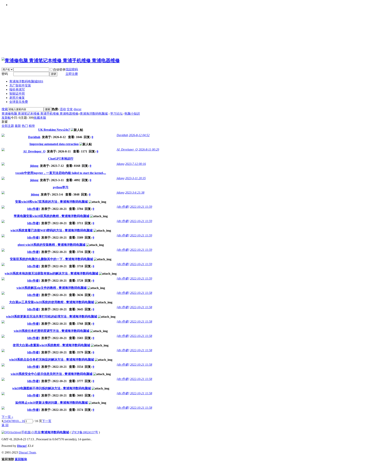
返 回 (5, 425)
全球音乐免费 (18, 101)
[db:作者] (33, 208)
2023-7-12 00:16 (135, 163)
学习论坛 (116, 113)
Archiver (15, 432)
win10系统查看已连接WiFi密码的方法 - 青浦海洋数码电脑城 (51, 230)
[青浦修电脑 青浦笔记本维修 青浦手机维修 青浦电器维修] (61, 60)
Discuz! (22, 445)
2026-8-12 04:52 (139, 135)
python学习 (60, 187)
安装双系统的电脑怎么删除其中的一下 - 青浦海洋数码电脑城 (51, 259)
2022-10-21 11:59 (141, 206)
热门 (25, 125)
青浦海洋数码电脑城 (26, 81)
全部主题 (8, 125)
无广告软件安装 (20, 85)
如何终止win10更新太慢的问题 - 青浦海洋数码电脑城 (51, 402)
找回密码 (71, 69)
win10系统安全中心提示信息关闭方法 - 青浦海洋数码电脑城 (51, 374)
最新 (18, 125)
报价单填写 (17, 89)
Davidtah (34, 137)
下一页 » (7, 417)
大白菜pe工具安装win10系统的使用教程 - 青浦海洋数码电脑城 (51, 302)
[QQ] (5, 432)
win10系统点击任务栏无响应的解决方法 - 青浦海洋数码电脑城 (51, 359)
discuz (77, 109)
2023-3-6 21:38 (134, 192)
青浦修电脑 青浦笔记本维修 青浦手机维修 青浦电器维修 (40, 113)
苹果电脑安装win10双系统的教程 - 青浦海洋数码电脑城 (51, 216)
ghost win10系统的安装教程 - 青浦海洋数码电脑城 (51, 244)
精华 (32, 125)
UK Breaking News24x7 (54, 129)
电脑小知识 (132, 113)
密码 (5, 73)
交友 (70, 109)
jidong (34, 165)
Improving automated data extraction (54, 144)
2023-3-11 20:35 (135, 178)
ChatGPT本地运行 (60, 158)
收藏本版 (40, 117)
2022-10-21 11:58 (141, 292)
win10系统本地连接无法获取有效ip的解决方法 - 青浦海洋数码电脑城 (51, 273)
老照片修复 (17, 97)
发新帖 (6, 117)
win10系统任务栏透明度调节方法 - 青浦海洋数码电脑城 (51, 330)
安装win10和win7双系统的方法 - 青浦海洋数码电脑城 (51, 201)
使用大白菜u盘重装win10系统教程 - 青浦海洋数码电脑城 (51, 345)
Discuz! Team (27, 452)
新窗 (5, 121)
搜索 (5, 109)
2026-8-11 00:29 (149, 149)
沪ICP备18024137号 (84, 432)
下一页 (46, 421)
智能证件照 (17, 93)
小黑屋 (35, 432)
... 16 (22, 421)
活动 (63, 109)
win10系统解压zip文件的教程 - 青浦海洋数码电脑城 (51, 287)
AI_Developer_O (34, 151)
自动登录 (59, 69)
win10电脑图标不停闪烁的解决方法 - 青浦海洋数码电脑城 (51, 388)
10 (17, 421)
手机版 (26, 432)
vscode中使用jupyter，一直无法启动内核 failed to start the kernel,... (60, 173)
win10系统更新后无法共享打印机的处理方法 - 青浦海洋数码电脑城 (51, 316)
